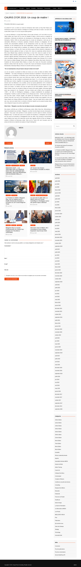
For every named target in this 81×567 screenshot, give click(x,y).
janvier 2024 (58, 234)
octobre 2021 (58, 314)
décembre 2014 (58, 406)
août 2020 (57, 338)
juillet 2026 (57, 181)
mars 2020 (57, 343)
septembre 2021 (58, 317)
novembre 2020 (58, 332)
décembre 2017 (58, 394)
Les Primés (57, 511)
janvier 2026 (58, 192)
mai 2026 (57, 187)
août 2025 (57, 195)
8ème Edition (58, 446)
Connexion (57, 546)
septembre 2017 (58, 403)
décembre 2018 (58, 367)
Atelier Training (58, 467)
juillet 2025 (57, 198)
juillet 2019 (57, 358)
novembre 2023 (58, 240)
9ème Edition (58, 449)
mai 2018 (57, 382)
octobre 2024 (58, 216)
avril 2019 (57, 361)
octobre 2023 (58, 243)
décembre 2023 (58, 237)
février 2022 (57, 302)
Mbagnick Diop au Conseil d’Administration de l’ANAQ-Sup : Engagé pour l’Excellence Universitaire (64, 166)
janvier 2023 (58, 269)
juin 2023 (57, 255)
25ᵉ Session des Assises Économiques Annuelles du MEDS (64, 146)
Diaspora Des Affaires (60, 487)
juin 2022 (57, 290)
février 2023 (57, 266)
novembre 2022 (58, 275)
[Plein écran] (73, 53)
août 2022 (57, 284)
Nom (5, 258)
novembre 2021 (58, 311)
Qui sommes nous (59, 523)
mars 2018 (57, 388)
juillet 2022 (57, 287)
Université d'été (58, 535)
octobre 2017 (58, 400)
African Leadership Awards (61, 455)
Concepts (21, 8)
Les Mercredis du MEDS (60, 508)
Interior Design (58, 502)
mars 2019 (57, 364)
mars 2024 (57, 231)
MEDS (75, 564)
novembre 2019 (58, 349)
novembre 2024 (58, 213)
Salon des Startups (59, 526)
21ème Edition (58, 437)
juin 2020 (57, 341)
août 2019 (57, 355)
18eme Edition (58, 431)
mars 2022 (57, 299)
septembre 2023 (58, 246)
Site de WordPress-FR (60, 554)
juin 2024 (57, 225)
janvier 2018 (58, 391)
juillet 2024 (57, 222)
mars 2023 (57, 264)
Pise (56, 517)
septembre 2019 (58, 352)
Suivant (47, 143)
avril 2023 (57, 261)
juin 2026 (57, 184)
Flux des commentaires (60, 552)
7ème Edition (58, 443)
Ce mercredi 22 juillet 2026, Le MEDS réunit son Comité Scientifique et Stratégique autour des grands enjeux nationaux (65, 159)
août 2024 (57, 219)
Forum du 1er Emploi (59, 496)
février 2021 (57, 323)
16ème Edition (58, 428)
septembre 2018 (58, 373)
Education (14, 225)
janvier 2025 (58, 210)
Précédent (9, 143)
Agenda (28, 8)
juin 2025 (57, 201)
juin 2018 (57, 379)
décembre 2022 (58, 272)
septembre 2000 (58, 409)
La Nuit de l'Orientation (60, 505)
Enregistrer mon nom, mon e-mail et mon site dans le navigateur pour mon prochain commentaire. (26, 275)
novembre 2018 (58, 370)
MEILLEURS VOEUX (60, 514)
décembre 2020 (58, 329)
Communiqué (47, 8)
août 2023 (57, 249)
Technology (57, 532)
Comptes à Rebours (59, 479)
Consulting (57, 485)
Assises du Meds (15, 165)
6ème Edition (58, 440)
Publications (40, 8)
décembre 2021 (58, 308)
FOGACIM (57, 493)
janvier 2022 (58, 305)
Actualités (33, 8)
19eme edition (58, 434)
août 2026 (57, 178)
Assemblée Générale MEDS (42, 195)
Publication (22, 165)
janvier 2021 (58, 326)
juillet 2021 (57, 320)
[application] (65, 48)
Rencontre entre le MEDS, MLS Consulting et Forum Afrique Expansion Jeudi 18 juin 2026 (39, 229)
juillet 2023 (57, 252)
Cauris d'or (57, 470)
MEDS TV (60, 8)
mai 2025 (57, 204)
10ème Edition (58, 419)
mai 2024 (57, 228)
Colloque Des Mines (59, 473)
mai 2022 (57, 293)
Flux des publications (60, 549)
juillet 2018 (57, 376)
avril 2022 (57, 296)
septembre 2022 (58, 281)
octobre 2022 (58, 278)
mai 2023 (57, 258)
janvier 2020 (58, 346)
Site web (6, 269)
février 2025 (57, 207)
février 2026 (57, 190)
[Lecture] (56, 53)
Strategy (57, 529)
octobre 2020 (58, 335)
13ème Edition (58, 425)
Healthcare (57, 499)
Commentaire (7, 245)
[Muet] (71, 53)
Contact (54, 8)
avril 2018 (57, 385)
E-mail (6, 264)
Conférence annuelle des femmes (62, 482)
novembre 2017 (58, 397)
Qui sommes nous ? (12, 8)
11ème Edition (58, 422)
